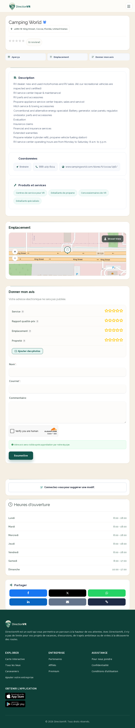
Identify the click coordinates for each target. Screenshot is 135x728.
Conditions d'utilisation (105, 671)
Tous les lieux (13, 665)
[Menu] (129, 6)
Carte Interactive (15, 659)
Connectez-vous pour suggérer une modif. (69, 487)
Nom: (12, 364)
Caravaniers (12, 671)
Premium (54, 671)
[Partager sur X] (67, 593)
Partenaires (55, 659)
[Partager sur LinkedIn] (28, 602)
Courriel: (15, 381)
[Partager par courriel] (67, 602)
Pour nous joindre (102, 659)
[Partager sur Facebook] (28, 593)
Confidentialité (100, 665)
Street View (114, 239)
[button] (15, 251)
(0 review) (34, 42)
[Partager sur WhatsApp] (107, 593)
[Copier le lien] (107, 602)
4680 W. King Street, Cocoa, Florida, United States (41, 29)
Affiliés (52, 665)
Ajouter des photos (29, 351)
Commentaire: (18, 397)
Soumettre (21, 455)
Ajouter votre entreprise (19, 677)
